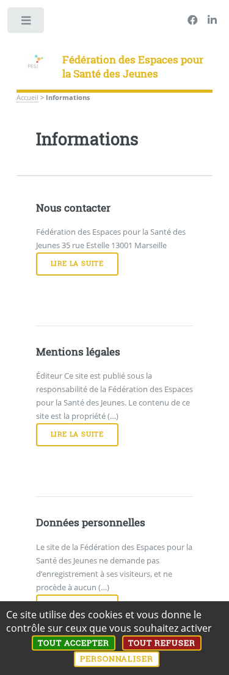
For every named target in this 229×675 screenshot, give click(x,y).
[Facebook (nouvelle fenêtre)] (192, 20)
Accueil (27, 97)
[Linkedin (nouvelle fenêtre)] (212, 20)
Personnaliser (117, 658)
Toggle (26, 23)
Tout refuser (161, 642)
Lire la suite (77, 263)
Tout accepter (73, 642)
